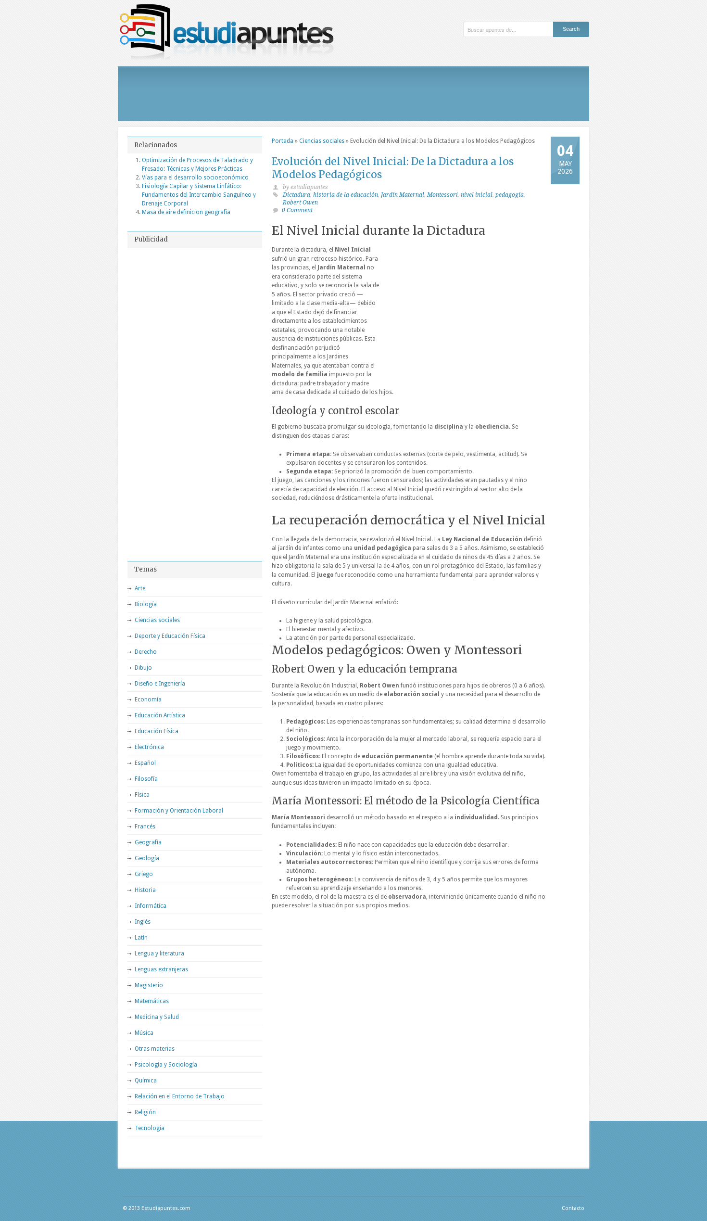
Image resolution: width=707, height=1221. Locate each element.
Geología (147, 858)
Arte (140, 588)
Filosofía (146, 779)
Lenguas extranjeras (161, 969)
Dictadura (296, 194)
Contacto (573, 1208)
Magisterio (149, 985)
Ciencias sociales (321, 141)
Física (142, 794)
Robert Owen (300, 202)
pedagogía (509, 194)
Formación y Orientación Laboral (179, 810)
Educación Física (156, 731)
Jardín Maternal (402, 194)
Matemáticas (152, 1001)
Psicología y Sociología (166, 1064)
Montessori (442, 194)
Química (146, 1080)
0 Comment (297, 210)
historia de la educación (345, 194)
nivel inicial (476, 194)
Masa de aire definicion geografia (186, 212)
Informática (150, 906)
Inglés (143, 921)
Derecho (146, 652)
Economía (148, 699)
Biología (146, 604)
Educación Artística (160, 715)
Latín (141, 937)
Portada (282, 141)
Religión (145, 1112)
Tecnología (149, 1128)
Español (145, 763)
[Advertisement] (353, 93)
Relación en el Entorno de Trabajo (180, 1096)
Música (144, 1033)
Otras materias (155, 1048)
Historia (145, 890)
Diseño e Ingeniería (160, 683)
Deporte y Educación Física (170, 636)
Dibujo (143, 667)
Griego (144, 874)
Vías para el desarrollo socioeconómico (195, 177)
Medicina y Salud (157, 1017)
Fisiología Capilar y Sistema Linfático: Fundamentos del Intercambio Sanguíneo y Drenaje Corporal (199, 195)
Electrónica (149, 747)
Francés (145, 826)
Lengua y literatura (159, 953)
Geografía (148, 842)
